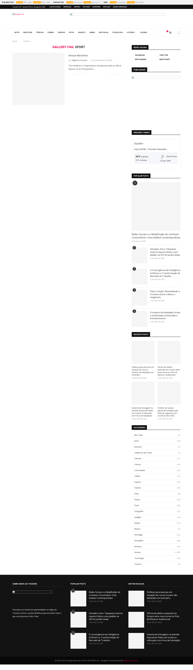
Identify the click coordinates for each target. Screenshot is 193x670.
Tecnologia (117, 32)
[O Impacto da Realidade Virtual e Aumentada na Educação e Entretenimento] (139, 319)
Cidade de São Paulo (157, 452)
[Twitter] (170, 7)
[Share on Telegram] (102, 74)
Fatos (71, 32)
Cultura (157, 476)
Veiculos (106, 7)
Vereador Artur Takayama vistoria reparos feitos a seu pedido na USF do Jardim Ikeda (165, 252)
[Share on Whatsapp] (100, 74)
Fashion (61, 32)
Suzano (143, 32)
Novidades (157, 540)
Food (157, 505)
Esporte (157, 482)
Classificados (55, 7)
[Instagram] (173, 7)
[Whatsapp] (177, 7)
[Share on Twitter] (94, 74)
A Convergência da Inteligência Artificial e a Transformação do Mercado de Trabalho (165, 273)
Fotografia (157, 511)
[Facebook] (167, 7)
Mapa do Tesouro (79, 60)
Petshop (86, 7)
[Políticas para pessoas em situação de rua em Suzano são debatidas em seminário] (143, 352)
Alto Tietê (157, 435)
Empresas (67, 7)
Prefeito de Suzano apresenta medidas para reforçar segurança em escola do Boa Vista (168, 412)
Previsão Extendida (157, 149)
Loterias (130, 32)
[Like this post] (88, 74)
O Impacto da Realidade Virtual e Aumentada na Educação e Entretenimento (165, 315)
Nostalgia (103, 32)
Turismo (157, 564)
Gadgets (81, 32)
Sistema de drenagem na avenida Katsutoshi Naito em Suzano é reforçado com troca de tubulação (142, 412)
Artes (16, 32)
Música (157, 529)
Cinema (50, 32)
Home (14, 41)
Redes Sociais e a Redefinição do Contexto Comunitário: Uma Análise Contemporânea (156, 236)
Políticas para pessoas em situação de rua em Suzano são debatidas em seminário (143, 371)
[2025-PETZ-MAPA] (156, 100)
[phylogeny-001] (125, 19)
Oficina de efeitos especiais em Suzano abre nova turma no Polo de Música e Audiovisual (169, 371)
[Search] (174, 32)
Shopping (96, 7)
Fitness (157, 499)
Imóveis (77, 7)
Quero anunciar (120, 7)
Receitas (157, 546)
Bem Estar (27, 32)
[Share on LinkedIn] (97, 74)
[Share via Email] (105, 74)
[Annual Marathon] (38, 79)
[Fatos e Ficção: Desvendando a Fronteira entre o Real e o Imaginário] (139, 298)
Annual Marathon (78, 55)
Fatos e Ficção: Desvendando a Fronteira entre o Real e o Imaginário (165, 294)
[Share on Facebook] (91, 74)
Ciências (39, 32)
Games (92, 32)
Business (157, 447)
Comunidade (157, 470)
